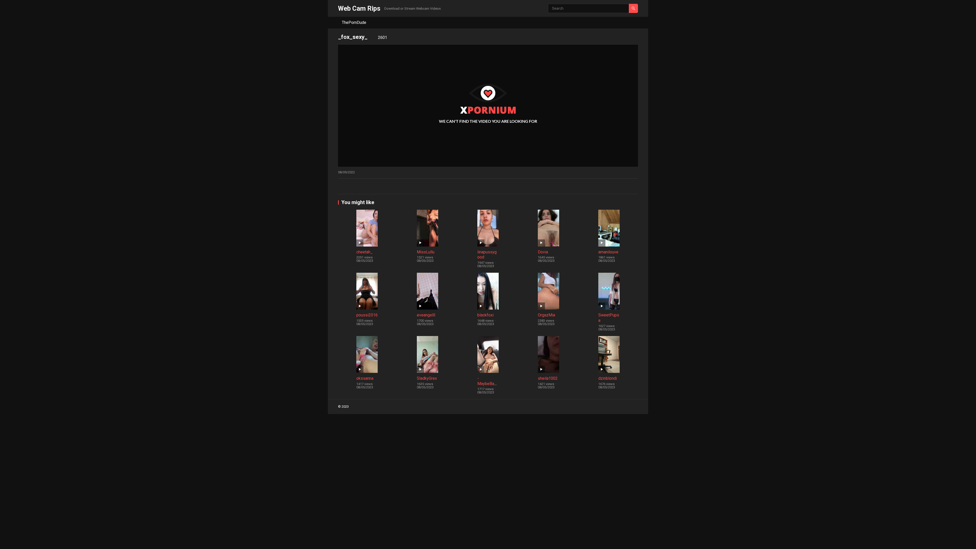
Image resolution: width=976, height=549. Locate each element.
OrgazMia (546, 315)
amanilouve (608, 252)
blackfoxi (485, 315)
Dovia (543, 252)
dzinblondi (607, 378)
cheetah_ (364, 252)
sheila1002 (548, 378)
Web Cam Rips (359, 8)
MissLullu (425, 252)
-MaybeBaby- (487, 383)
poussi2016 (367, 315)
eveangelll (426, 315)
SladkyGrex (427, 378)
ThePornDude (354, 22)
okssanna (364, 378)
